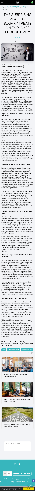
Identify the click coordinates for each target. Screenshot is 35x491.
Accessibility (30, 482)
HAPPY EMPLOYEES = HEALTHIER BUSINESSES (17, 6)
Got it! (28, 488)
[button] (2, 2)
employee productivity (13, 349)
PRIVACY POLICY (20, 482)
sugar (3, 349)
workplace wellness (27, 349)
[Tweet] (28, 352)
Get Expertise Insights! (21, 473)
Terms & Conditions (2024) (7, 482)
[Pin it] (32, 352)
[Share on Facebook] (25, 352)
